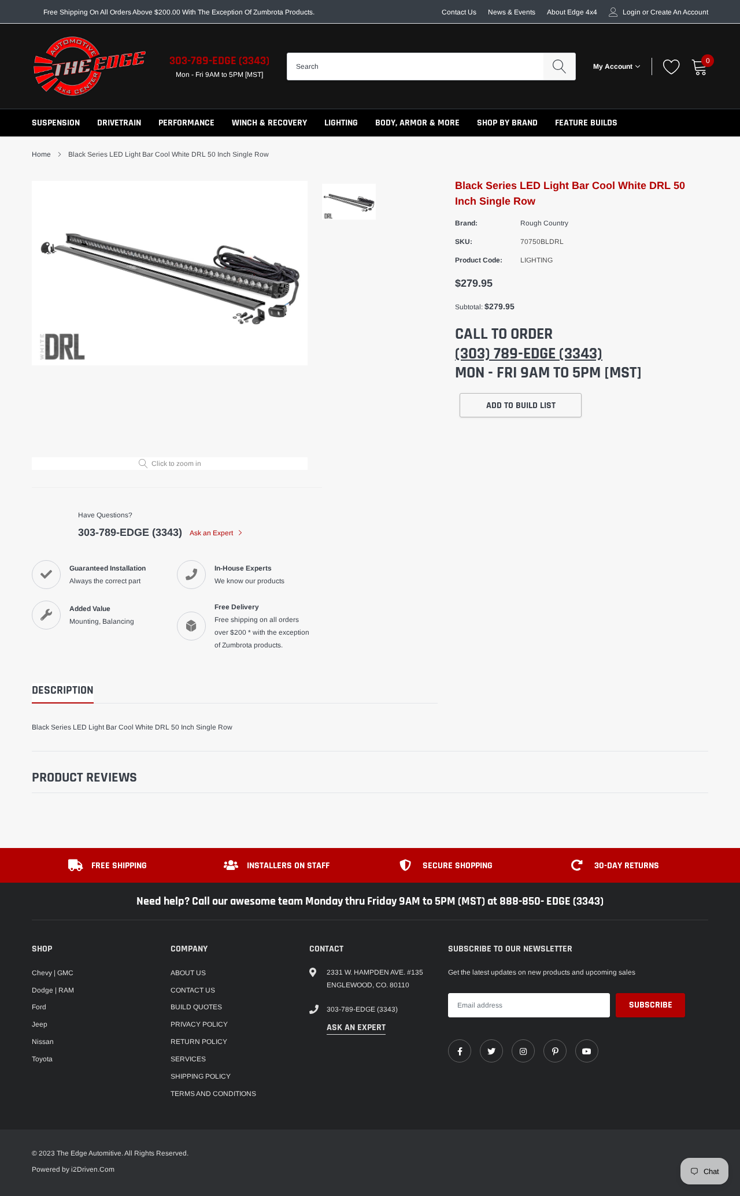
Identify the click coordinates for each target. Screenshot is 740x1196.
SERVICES (188, 1059)
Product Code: (478, 260)
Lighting (341, 123)
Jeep (39, 1024)
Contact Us (459, 12)
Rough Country (544, 223)
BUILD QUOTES (196, 1007)
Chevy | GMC (52, 973)
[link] (459, 1050)
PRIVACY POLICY (199, 1024)
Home (41, 154)
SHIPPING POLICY (201, 1076)
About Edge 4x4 (572, 12)
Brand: (466, 223)
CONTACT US (193, 990)
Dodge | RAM (53, 990)
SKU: (463, 242)
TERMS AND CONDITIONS (213, 1094)
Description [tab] (63, 690)
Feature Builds (586, 123)
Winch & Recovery (269, 123)
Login (632, 12)
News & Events (511, 12)
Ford (39, 1007)
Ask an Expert (212, 533)
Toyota (42, 1059)
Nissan (43, 1042)
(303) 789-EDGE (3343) (528, 353)
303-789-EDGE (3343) (219, 60)
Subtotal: (469, 307)
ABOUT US (188, 973)
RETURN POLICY (199, 1042)
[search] (559, 66)
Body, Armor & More (417, 123)
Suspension (56, 123)
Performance (186, 123)
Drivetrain (119, 123)
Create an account (679, 12)
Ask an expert (356, 1027)
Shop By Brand (507, 123)
